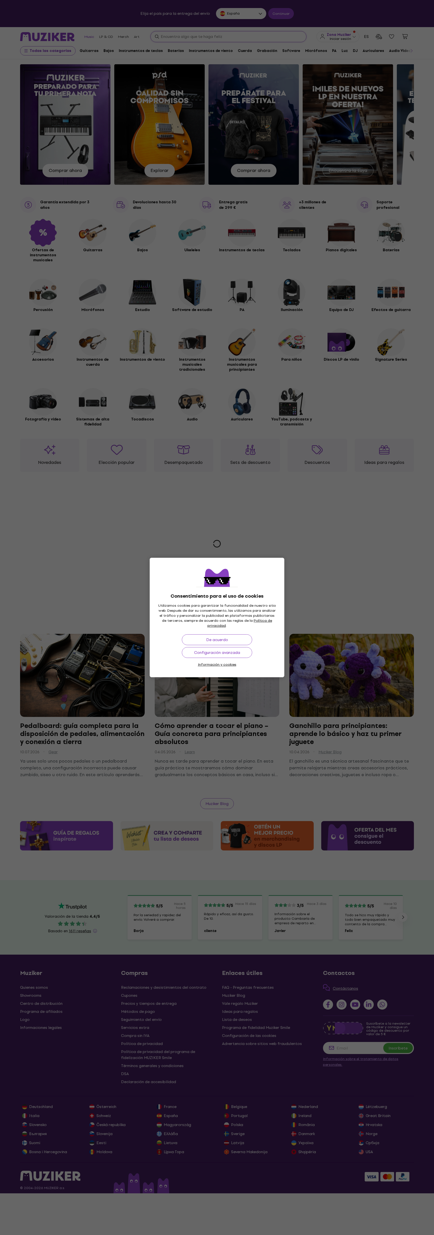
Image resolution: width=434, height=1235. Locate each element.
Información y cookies (217, 664)
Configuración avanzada (217, 652)
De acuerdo (217, 640)
